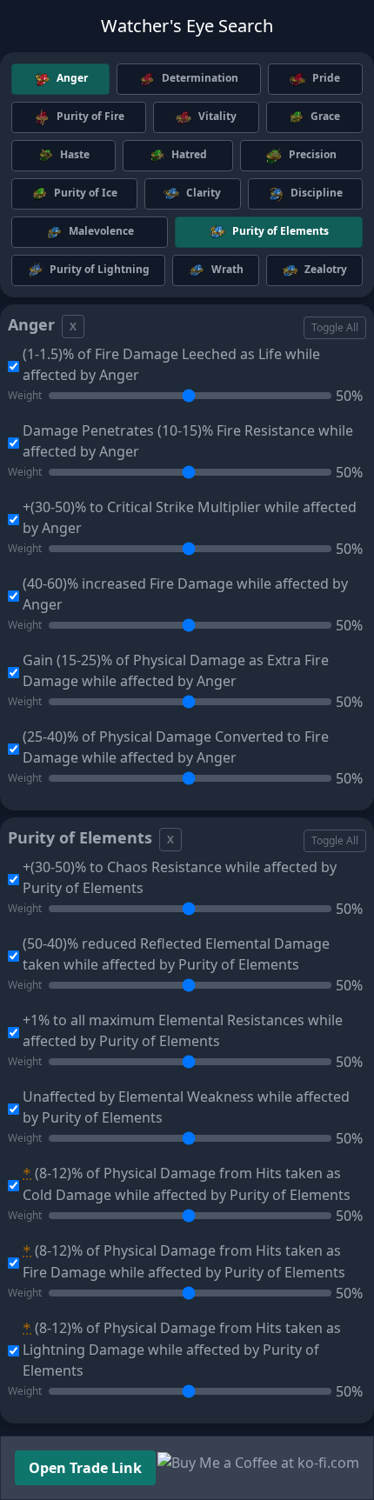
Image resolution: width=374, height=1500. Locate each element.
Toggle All (334, 327)
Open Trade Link (85, 1467)
